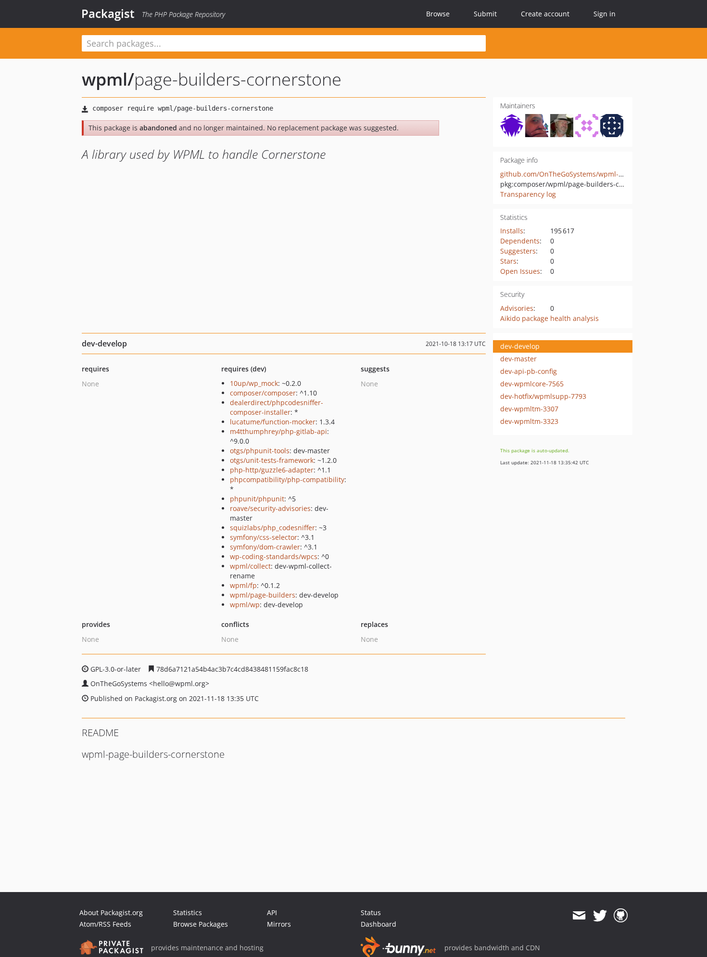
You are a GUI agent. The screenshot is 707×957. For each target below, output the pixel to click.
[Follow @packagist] (600, 915)
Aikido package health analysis (549, 318)
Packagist (108, 13)
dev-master (518, 358)
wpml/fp (243, 585)
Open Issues (520, 271)
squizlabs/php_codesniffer (272, 527)
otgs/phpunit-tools (260, 450)
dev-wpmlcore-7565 (532, 383)
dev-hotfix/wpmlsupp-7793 (543, 396)
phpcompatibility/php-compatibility (287, 479)
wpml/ (108, 79)
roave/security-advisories (270, 508)
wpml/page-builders (262, 595)
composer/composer (263, 392)
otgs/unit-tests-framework (272, 460)
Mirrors (279, 924)
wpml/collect (250, 566)
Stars (508, 261)
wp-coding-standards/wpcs (273, 556)
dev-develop (520, 346)
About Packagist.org (111, 912)
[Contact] (579, 915)
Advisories (516, 308)
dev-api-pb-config (528, 371)
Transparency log (528, 194)
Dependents (520, 240)
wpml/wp (245, 604)
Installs (511, 230)
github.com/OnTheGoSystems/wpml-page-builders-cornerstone (602, 174)
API (272, 912)
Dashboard (378, 924)
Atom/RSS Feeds (105, 924)
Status (371, 912)
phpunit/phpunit (257, 498)
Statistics (187, 912)
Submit (485, 13)
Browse (438, 13)
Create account (545, 13)
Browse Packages (200, 924)
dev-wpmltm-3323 (529, 421)
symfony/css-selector (263, 537)
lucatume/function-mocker (273, 421)
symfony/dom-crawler (265, 546)
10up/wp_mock (254, 383)
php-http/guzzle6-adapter (272, 469)
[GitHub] (621, 915)
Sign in (604, 13)
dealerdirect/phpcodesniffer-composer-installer (276, 407)
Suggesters (518, 250)
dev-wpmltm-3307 (529, 408)
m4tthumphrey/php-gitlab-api (278, 431)
